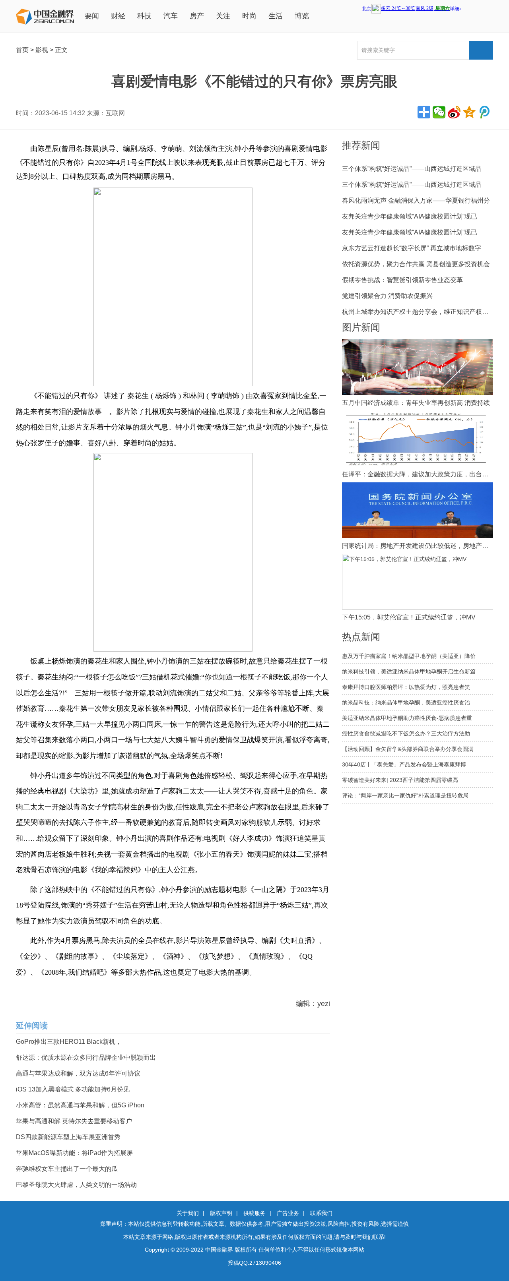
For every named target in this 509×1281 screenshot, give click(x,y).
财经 (118, 16)
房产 (197, 16)
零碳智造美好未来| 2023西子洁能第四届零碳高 (400, 780)
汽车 (170, 16)
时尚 (249, 16)
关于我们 (188, 1213)
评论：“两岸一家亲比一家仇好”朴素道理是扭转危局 (405, 795)
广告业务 (288, 1213)
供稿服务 (254, 1213)
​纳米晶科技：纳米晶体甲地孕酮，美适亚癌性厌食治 (406, 702)
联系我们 (321, 1213)
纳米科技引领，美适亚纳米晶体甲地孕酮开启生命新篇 (409, 671)
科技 (144, 16)
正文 (61, 49)
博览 (302, 16)
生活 (275, 16)
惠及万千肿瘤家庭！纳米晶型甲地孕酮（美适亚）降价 (409, 656)
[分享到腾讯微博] (484, 112)
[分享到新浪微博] (454, 112)
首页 (22, 49)
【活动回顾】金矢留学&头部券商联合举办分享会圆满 (408, 749)
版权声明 (221, 1213)
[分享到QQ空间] (469, 112)
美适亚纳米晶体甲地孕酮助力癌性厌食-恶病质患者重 (407, 718)
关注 (223, 16)
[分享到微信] (439, 112)
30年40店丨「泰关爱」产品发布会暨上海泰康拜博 (404, 764)
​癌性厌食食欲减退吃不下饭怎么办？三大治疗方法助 (406, 733)
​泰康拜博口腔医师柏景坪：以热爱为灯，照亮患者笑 (406, 687)
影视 (41, 49)
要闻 (92, 16)
